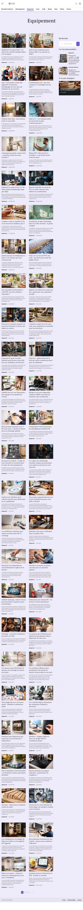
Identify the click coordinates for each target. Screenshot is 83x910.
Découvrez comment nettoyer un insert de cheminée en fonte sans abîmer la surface (13, 326)
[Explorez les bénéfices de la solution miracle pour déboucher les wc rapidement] (14, 488)
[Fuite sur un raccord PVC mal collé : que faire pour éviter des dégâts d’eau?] (41, 246)
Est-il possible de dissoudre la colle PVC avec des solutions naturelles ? (12, 292)
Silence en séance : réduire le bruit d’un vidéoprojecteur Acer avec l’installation (13, 875)
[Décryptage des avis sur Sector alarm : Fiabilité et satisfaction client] (14, 693)
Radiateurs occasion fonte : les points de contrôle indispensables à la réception (14, 52)
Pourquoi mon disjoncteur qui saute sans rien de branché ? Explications (12, 738)
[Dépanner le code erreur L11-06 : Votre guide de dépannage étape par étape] (14, 178)
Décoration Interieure (73, 67)
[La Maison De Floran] (11, 3)
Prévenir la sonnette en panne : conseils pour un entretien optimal (40, 567)
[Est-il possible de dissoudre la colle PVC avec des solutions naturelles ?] (14, 280)
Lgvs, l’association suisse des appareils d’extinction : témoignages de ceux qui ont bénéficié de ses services (12, 86)
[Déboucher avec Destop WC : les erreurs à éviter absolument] (41, 590)
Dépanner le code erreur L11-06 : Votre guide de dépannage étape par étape (13, 189)
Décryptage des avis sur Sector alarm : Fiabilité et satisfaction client (13, 704)
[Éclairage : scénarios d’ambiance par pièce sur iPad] (14, 624)
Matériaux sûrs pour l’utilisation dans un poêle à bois (40, 532)
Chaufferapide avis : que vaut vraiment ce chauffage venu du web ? (40, 85)
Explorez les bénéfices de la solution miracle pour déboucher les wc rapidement (13, 499)
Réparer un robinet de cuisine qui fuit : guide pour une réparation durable (41, 292)
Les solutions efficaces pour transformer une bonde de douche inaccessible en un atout (40, 670)
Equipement (4, 62)
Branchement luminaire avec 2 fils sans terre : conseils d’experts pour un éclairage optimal (13, 429)
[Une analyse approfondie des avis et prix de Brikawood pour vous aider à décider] (41, 488)
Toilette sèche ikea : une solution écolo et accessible (13, 120)
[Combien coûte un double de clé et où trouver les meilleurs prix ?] (14, 212)
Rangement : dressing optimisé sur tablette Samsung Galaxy (74, 72)
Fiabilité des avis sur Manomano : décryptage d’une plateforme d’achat (14, 394)
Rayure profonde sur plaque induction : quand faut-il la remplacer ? (39, 773)
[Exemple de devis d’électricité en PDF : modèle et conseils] (41, 864)
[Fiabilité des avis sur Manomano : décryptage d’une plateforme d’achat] (14, 383)
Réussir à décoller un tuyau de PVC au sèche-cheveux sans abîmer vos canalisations (40, 189)
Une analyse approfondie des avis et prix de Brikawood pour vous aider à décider (41, 499)
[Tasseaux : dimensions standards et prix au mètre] (14, 795)
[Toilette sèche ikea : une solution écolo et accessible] (14, 109)
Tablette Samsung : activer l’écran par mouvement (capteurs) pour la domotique (14, 602)
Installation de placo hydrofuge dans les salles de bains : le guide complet (41, 223)
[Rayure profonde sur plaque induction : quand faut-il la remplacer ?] (41, 761)
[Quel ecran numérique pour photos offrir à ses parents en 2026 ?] (41, 40)
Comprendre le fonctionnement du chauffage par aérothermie (40, 428)
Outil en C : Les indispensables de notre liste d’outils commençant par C (40, 121)
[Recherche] (76, 3)
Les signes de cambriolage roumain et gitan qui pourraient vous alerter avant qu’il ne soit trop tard (40, 464)
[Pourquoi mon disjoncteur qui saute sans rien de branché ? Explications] (14, 727)
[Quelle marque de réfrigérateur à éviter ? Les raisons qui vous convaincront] (14, 246)
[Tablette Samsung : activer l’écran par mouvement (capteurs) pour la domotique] (14, 590)
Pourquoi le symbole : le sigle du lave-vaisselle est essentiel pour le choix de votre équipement (13, 463)
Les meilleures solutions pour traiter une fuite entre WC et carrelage (12, 533)
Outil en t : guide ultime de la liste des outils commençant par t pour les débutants (41, 360)
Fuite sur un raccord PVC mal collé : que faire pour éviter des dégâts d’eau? (40, 258)
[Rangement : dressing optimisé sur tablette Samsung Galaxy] (63, 71)
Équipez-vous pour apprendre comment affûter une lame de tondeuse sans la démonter (39, 394)
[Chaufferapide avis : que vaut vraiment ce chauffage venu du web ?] (41, 73)
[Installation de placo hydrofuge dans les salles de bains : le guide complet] (41, 212)
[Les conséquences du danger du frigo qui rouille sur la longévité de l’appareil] (14, 830)
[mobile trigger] (3, 3)
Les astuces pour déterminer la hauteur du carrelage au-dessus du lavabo (13, 670)
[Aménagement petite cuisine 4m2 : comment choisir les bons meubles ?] (14, 144)
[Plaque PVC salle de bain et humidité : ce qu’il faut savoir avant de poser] (41, 144)
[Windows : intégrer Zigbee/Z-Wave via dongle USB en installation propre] (41, 727)
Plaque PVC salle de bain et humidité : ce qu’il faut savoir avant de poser (39, 155)
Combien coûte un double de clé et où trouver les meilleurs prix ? (13, 222)
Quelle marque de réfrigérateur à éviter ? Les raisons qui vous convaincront (13, 258)
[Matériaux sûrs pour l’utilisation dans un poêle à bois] (41, 522)
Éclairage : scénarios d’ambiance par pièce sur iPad (13, 635)
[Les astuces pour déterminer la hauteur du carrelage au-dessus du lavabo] (14, 659)
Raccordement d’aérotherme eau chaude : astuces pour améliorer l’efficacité (40, 841)
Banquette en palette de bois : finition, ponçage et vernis (68, 89)
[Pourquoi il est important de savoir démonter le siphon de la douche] (14, 556)
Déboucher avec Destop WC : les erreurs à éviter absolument (40, 601)
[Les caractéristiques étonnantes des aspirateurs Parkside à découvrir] (41, 693)
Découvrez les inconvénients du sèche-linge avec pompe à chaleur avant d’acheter (41, 807)
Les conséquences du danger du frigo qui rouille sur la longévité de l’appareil (13, 841)
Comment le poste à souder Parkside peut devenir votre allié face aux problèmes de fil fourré (13, 360)
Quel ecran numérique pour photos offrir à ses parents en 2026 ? (39, 52)
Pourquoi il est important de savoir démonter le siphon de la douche (13, 567)
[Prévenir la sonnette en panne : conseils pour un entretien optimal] (41, 556)
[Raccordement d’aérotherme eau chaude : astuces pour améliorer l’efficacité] (41, 830)
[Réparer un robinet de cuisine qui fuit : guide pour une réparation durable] (41, 280)
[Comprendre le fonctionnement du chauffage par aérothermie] (41, 417)
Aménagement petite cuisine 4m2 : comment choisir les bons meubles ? (14, 155)
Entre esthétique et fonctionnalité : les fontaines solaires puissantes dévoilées (14, 773)
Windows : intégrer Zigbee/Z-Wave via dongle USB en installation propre (39, 738)
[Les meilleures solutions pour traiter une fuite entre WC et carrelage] (14, 522)
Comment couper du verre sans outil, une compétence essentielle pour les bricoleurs (41, 326)
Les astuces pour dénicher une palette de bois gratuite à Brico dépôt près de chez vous (40, 636)
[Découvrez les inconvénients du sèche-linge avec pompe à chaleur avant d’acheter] (41, 795)
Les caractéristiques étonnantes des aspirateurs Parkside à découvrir (40, 704)
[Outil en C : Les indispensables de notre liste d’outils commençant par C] (41, 109)
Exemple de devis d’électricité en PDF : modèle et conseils (40, 874)
